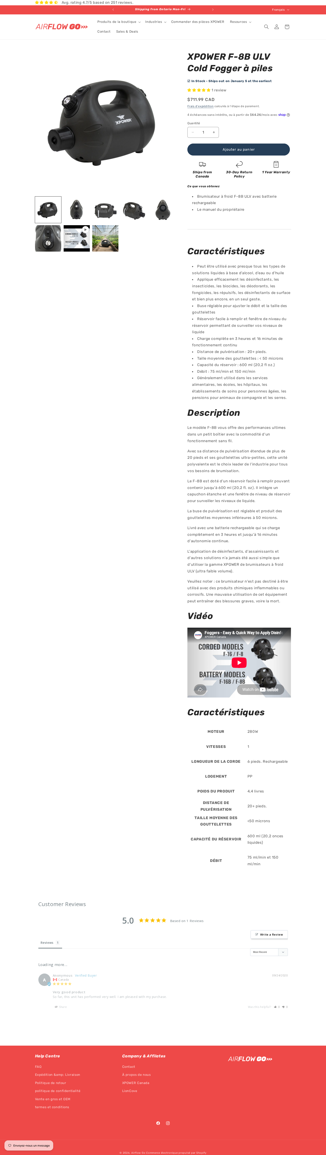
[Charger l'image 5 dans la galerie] (162, 210)
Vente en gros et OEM (53, 1099)
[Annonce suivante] (213, 9)
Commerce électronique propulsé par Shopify (176, 1152)
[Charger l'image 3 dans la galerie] (105, 210)
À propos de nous (136, 1075)
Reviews (47, 942)
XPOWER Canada (135, 1083)
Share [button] (62, 1007)
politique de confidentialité (58, 1091)
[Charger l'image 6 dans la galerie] (48, 238)
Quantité (193, 123)
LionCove (129, 1091)
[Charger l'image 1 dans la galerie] (48, 210)
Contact (128, 1067)
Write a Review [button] (271, 934)
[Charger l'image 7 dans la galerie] (105, 238)
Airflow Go (138, 1152)
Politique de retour (50, 1083)
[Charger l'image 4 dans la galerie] (134, 210)
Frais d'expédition (200, 106)
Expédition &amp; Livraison (57, 1075)
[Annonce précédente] (113, 9)
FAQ (38, 1067)
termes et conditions (52, 1107)
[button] (118, 22)
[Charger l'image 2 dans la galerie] (77, 210)
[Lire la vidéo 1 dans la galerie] (77, 238)
